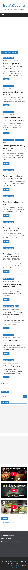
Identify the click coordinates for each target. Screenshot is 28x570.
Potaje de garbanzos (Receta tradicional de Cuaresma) (12, 65)
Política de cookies (6, 538)
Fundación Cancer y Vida (7, 522)
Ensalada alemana (11, 340)
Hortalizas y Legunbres (8, 57)
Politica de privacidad (7, 545)
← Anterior (4, 383)
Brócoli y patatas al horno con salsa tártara (13, 118)
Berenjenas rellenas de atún (13, 203)
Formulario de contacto (7, 535)
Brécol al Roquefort (11, 366)
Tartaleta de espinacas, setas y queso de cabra (13, 177)
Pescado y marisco (19, 140)
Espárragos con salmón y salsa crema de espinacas (14, 148)
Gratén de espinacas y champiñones (12, 285)
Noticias (17, 306)
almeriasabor (16, 60)
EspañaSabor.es (14, 5)
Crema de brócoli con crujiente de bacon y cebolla (12, 314)
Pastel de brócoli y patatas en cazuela (11, 229)
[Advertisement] (14, 32)
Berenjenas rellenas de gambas (13, 93)
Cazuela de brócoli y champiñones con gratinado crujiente (11, 256)
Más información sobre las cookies (10, 541)
